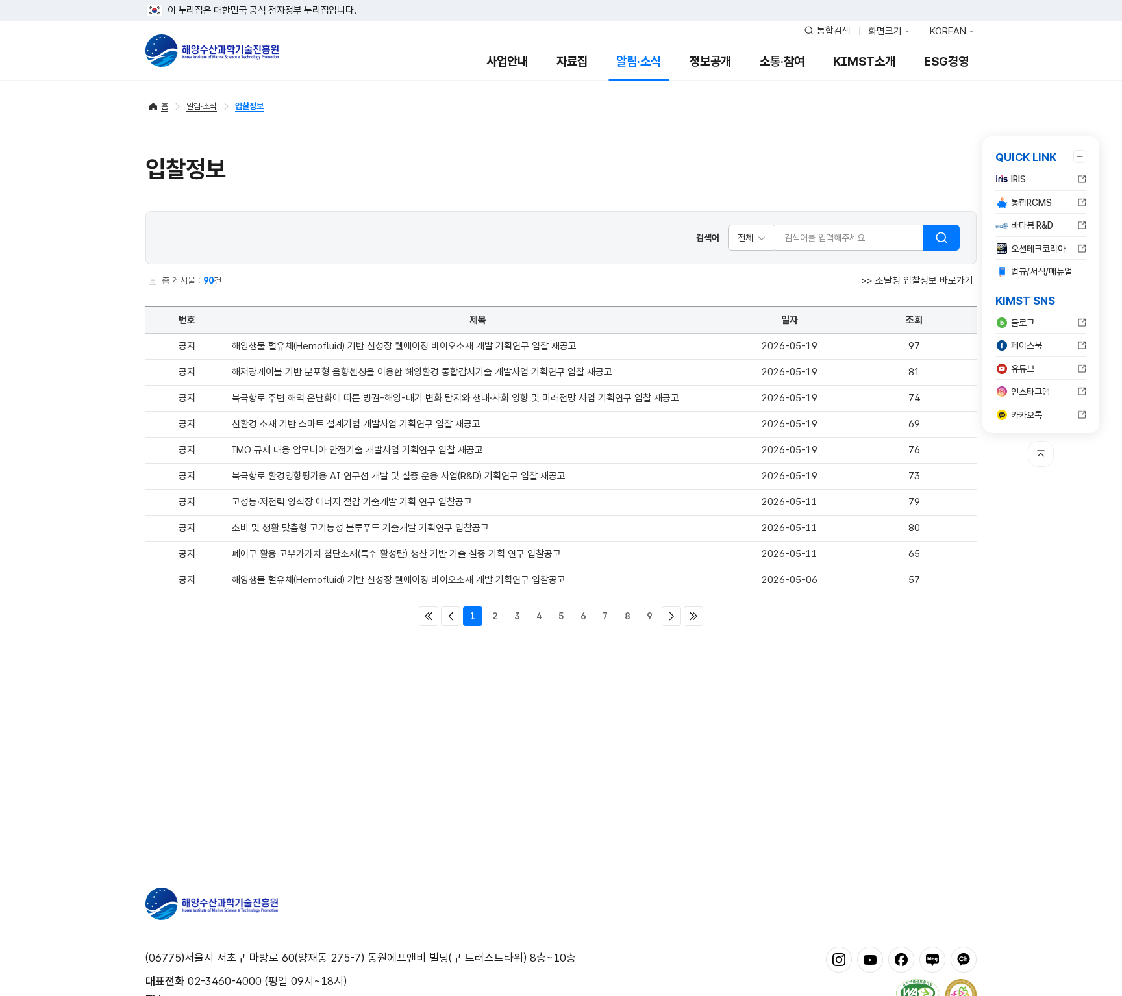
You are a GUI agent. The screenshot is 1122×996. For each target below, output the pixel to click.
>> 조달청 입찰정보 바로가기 (917, 280)
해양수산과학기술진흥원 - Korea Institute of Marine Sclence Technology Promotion (212, 50)
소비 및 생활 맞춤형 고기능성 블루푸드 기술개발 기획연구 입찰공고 (360, 528)
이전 (450, 616)
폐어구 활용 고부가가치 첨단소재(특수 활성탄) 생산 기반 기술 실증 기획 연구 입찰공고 (396, 554)
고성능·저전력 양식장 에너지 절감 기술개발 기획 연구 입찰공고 (352, 502)
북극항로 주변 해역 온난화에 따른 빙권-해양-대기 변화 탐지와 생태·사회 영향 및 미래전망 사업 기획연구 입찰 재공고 (455, 398)
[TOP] (1041, 454)
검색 (941, 238)
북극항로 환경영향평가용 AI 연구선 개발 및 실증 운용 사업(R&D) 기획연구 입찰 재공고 (399, 476)
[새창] (839, 958)
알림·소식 (638, 61)
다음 (671, 616)
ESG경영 (946, 61)
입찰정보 (249, 106)
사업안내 (507, 61)
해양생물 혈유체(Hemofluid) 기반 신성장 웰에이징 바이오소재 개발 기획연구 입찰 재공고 (404, 346)
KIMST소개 (864, 61)
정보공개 (710, 61)
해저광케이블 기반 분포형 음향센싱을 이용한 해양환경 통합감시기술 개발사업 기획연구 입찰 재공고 (422, 372)
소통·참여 (782, 61)
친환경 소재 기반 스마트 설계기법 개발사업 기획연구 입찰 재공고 (356, 424)
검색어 (707, 237)
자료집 (572, 61)
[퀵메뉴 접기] (1079, 156)
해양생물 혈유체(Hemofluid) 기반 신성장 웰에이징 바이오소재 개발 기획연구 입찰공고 (399, 580)
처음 (428, 616)
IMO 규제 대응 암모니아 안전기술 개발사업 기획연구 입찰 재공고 (357, 450)
